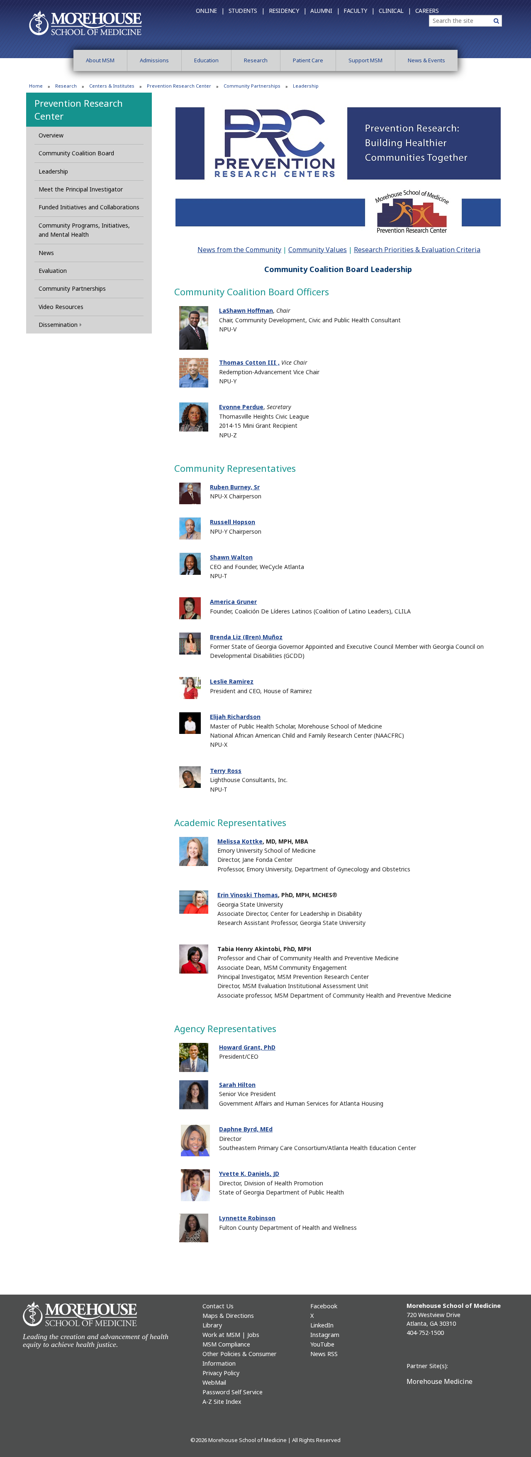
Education (206, 60)
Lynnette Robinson (247, 1218)
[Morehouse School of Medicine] (85, 22)
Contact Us (218, 1306)
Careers (427, 11)
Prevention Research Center (179, 86)
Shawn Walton (231, 557)
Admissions (154, 60)
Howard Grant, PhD (247, 1047)
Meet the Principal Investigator (81, 189)
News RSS (324, 1354)
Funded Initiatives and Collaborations (89, 207)
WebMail (214, 1382)
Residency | (288, 11)
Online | (210, 11)
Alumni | (324, 11)
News (46, 253)
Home (36, 86)
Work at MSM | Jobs (230, 1335)
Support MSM (365, 60)
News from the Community (239, 249)
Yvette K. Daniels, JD (249, 1173)
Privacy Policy (220, 1373)
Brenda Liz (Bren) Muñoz (246, 637)
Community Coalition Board (76, 153)
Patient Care (308, 60)
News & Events (426, 60)
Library (212, 1325)
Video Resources (61, 307)
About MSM (100, 60)
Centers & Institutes (111, 86)
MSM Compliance (226, 1344)
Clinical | (395, 11)
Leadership (53, 171)
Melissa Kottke (240, 841)
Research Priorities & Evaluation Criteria (417, 249)
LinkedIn (322, 1325)
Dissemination (58, 325)
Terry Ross (225, 771)
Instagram (324, 1335)
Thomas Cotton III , (249, 362)
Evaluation (53, 271)
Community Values (317, 249)
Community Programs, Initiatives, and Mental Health (84, 229)
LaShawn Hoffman (246, 310)
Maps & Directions (228, 1316)
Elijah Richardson (235, 717)
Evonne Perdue (241, 407)
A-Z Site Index (221, 1401)
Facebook (323, 1306)
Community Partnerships (252, 86)
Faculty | (359, 11)
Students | (247, 11)
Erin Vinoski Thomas (247, 895)
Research (256, 60)
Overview (51, 135)
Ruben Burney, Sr (235, 487)
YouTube (322, 1344)
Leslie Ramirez (231, 681)
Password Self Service (232, 1392)
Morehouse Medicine (440, 1381)
